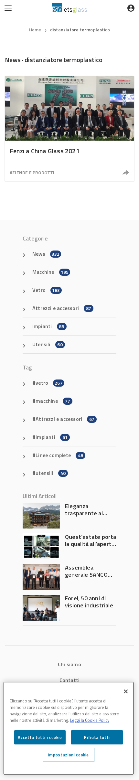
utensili (51, 473)
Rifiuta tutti (97, 737)
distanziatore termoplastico (80, 29)
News (45, 254)
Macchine (50, 272)
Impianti (48, 326)
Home (35, 29)
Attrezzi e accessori (61, 308)
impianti (52, 437)
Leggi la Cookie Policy (89, 720)
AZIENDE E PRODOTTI (32, 172)
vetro (49, 383)
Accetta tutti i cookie (40, 737)
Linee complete (59, 455)
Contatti (69, 680)
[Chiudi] (126, 691)
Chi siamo (69, 664)
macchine (53, 401)
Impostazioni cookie (68, 755)
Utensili (47, 344)
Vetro (46, 290)
